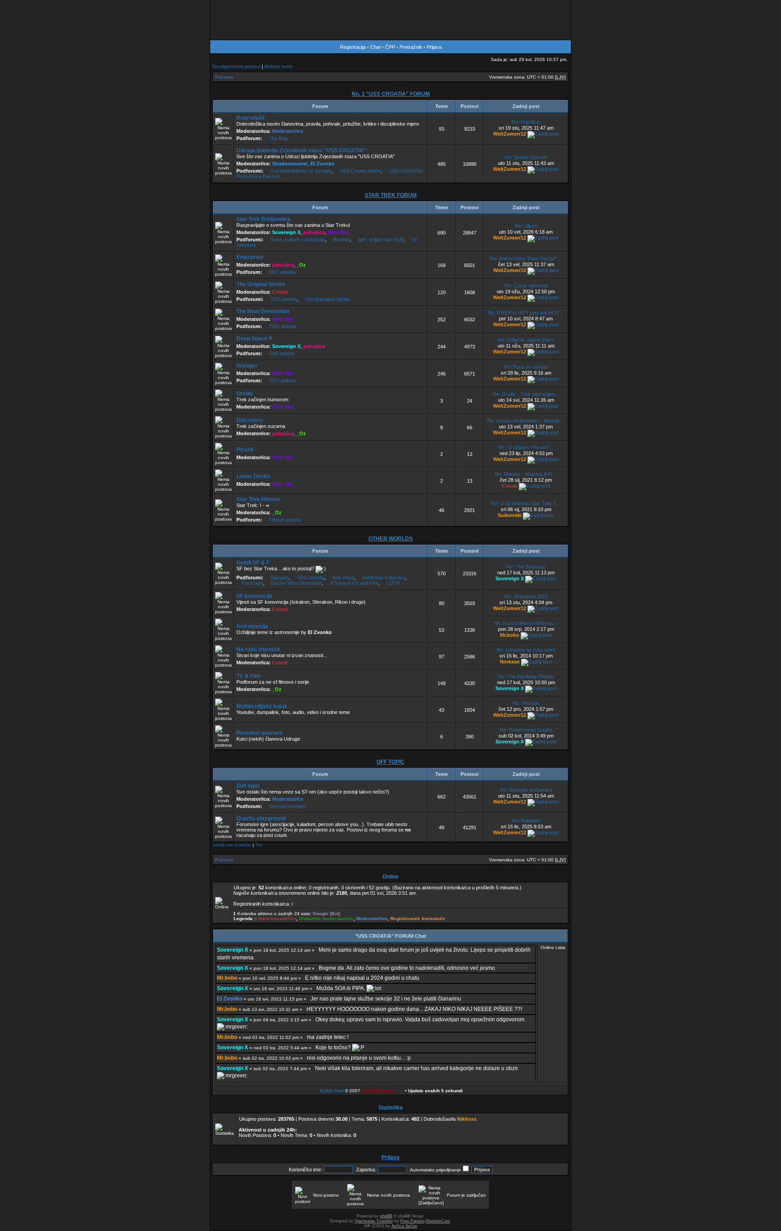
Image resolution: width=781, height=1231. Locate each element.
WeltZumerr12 (509, 133)
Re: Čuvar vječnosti (526, 285)
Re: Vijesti (526, 226)
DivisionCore (438, 1221)
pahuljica (314, 232)
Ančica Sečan (404, 1226)
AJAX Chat (331, 1090)
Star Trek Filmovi (258, 499)
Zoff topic (248, 786)
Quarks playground (261, 818)
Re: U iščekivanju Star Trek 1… (526, 503)
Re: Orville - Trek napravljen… (526, 394)
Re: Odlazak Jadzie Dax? (526, 340)
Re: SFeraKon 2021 (526, 596)
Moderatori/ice (287, 131)
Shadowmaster (290, 163)
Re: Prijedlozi (526, 122)
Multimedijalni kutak (261, 706)
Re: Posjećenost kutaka (526, 730)
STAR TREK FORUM (391, 195)
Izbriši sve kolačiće (232, 844)
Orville (244, 393)
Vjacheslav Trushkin (374, 1221)
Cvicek (280, 292)
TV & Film (248, 676)
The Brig (278, 138)
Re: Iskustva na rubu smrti (526, 650)
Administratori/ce (277, 918)
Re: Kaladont (526, 820)
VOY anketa (282, 380)
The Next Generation (262, 311)
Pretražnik (411, 47)
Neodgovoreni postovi (236, 66)
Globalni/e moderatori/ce (326, 918)
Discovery (249, 420)
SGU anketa (310, 577)
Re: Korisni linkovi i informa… (526, 623)
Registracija (353, 47)
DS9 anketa (282, 353)
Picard (244, 449)
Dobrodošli (250, 118)
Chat (376, 47)
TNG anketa (282, 326)
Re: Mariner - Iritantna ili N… (526, 474)
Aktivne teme (278, 66)
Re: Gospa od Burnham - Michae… (526, 420)
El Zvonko (322, 163)
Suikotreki (510, 515)
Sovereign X (286, 232)
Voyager (247, 365)
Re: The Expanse (526, 566)
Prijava (434, 47)
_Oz (301, 265)
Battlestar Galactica (383, 577)
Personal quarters (259, 733)
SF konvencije (254, 596)
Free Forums (412, 1221)
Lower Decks (253, 476)
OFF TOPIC (390, 762)
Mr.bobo (509, 635)
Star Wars (343, 577)
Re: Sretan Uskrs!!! (526, 157)
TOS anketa (283, 299)
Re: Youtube (526, 703)
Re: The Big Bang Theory (526, 676)
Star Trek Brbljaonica (263, 219)
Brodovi (341, 239)
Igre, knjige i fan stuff (380, 239)
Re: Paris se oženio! (526, 367)
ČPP (390, 47)
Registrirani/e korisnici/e (417, 918)
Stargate (279, 577)
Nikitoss (466, 1119)
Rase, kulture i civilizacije (297, 239)
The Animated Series (327, 299)
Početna (224, 77)
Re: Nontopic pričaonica (526, 790)
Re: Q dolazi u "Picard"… (526, 447)
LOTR (393, 583)
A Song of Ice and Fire (354, 583)
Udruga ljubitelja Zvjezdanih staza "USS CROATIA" (301, 150)
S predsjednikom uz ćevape (300, 171)
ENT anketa (282, 272)
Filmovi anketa (285, 519)
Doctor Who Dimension (296, 583)
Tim (259, 844)
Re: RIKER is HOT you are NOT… (526, 312)
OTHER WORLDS (390, 539)
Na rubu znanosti (258, 649)
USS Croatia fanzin (360, 171)
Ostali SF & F (252, 562)
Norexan (510, 661)
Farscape (252, 583)
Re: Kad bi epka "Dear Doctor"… (526, 258)
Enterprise (249, 257)
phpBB (386, 1216)
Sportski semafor (287, 806)
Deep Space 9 (254, 338)
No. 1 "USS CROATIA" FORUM (391, 94)
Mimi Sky (338, 232)
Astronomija (252, 626)
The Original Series (260, 284)
